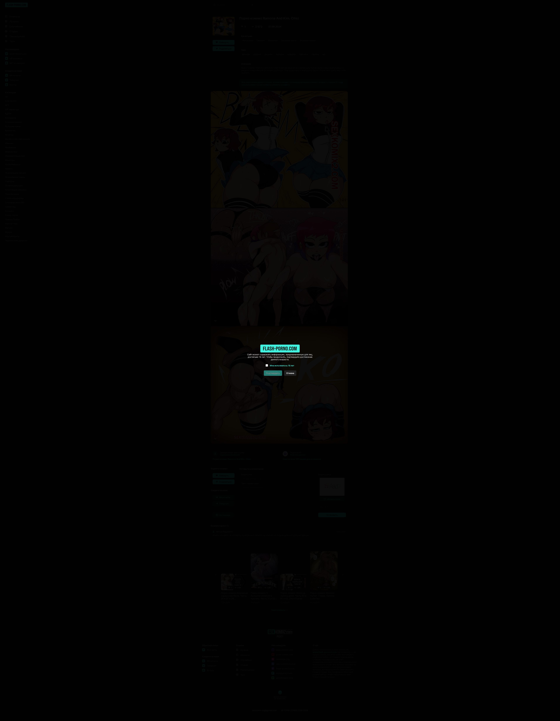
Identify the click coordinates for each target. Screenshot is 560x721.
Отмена (290, 373)
